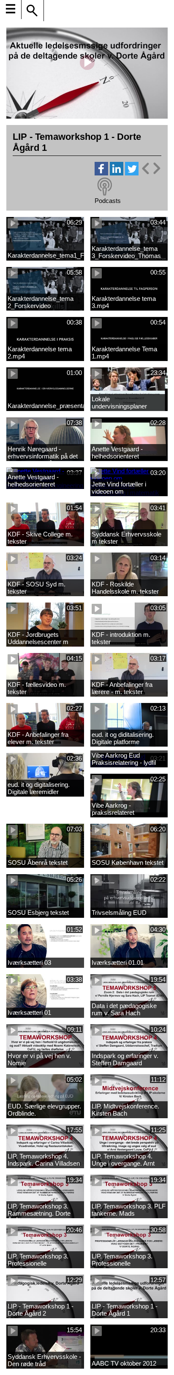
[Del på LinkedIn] (116, 173)
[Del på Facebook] (101, 173)
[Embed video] (150, 168)
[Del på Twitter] (132, 173)
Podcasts (108, 200)
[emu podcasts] (105, 187)
